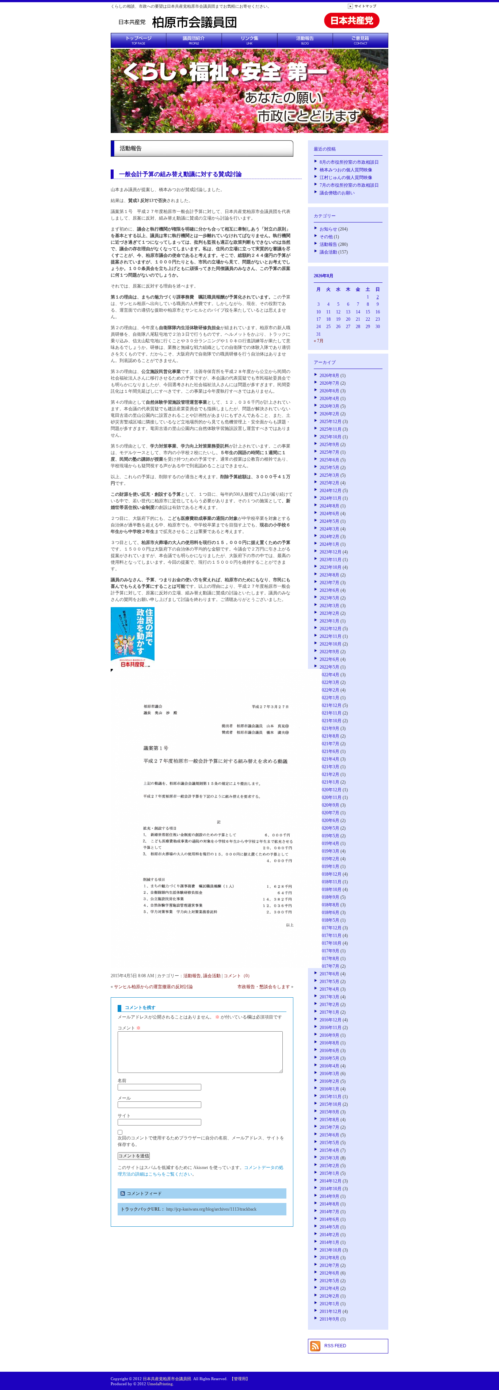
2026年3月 (329, 406)
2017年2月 (329, 1004)
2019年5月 (329, 835)
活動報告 (305, 40)
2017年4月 (329, 989)
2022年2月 (329, 690)
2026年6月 (329, 390)
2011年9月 (329, 1319)
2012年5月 (329, 1280)
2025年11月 (331, 429)
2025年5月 (329, 467)
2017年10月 (331, 943)
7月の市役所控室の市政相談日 (349, 185)
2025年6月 (329, 459)
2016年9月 (329, 1035)
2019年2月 (329, 858)
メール (124, 1098)
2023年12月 (331, 552)
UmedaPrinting (160, 1384)
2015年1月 (329, 1173)
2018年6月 (329, 912)
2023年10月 (331, 567)
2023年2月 (329, 613)
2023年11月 (331, 559)
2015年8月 (329, 1119)
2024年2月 (329, 536)
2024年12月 (331, 490)
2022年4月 (329, 674)
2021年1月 (329, 782)
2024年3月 (329, 529)
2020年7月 (329, 812)
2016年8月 (329, 1043)
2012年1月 (329, 1303)
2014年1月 (329, 1242)
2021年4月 (329, 759)
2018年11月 (331, 881)
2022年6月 (329, 659)
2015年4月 (329, 1150)
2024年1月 (329, 544)
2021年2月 (329, 774)
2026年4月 (329, 398)
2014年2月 (329, 1234)
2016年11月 (331, 1027)
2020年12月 (331, 789)
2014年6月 (329, 1219)
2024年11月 (331, 498)
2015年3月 (329, 1158)
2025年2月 (329, 482)
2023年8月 (329, 575)
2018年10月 (331, 889)
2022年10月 (331, 644)
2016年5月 (329, 1058)
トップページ (138, 40)
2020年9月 (329, 805)
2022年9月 (329, 651)
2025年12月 (331, 421)
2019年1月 (329, 866)
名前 (122, 1080)
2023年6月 (329, 590)
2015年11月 (331, 1096)
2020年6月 (329, 820)
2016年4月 (329, 1066)
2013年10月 (331, 1250)
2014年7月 (329, 1211)
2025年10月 (331, 436)
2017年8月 (329, 958)
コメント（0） (238, 975)
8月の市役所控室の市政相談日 (349, 162)
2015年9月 (329, 1112)
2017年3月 (329, 996)
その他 (326, 236)
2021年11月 (331, 713)
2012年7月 (329, 1265)
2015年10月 (331, 1104)
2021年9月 (329, 728)
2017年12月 (331, 927)
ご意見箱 (360, 40)
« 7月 (319, 340)
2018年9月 (329, 897)
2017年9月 (329, 950)
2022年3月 (329, 682)
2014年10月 (331, 1188)
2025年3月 (329, 475)
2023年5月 (329, 598)
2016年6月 (329, 1050)
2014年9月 (329, 1196)
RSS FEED (335, 1345)
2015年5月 (329, 1142)
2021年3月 (329, 766)
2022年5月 (329, 667)
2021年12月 (331, 705)
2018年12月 (331, 874)
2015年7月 (329, 1127)
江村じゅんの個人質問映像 (346, 177)
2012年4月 (329, 1288)
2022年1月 (329, 697)
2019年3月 (329, 851)
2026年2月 (329, 413)
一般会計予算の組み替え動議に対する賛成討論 (180, 174)
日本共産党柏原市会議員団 (167, 1378)
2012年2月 (329, 1296)
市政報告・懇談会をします (263, 986)
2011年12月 (331, 1311)
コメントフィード (144, 1193)
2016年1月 (329, 1089)
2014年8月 (329, 1204)
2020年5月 (329, 828)
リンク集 (249, 40)
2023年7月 (329, 582)
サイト (124, 1115)
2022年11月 (331, 636)
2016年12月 (331, 1019)
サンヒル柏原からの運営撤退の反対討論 (153, 986)
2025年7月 (329, 452)
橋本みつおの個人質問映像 (346, 169)
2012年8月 (329, 1257)
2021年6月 (329, 751)
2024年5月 (329, 521)
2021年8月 (329, 736)
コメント (129, 1028)
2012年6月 (329, 1273)
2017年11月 (331, 935)
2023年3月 (329, 605)
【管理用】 (240, 1378)
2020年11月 (331, 797)
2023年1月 (329, 621)
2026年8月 (329, 375)
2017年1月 (329, 1012)
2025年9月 (329, 444)
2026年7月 (329, 383)
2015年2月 (329, 1165)
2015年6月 (329, 1135)
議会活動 (212, 975)
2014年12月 (331, 1181)
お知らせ (328, 229)
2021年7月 (329, 743)
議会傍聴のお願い (337, 192)
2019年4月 (329, 843)
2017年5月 (329, 981)
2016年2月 (329, 1081)
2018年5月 (329, 920)
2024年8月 (329, 506)
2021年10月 (331, 720)
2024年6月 (329, 513)
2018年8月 (329, 904)
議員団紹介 (194, 40)
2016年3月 (329, 1073)
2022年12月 (331, 628)
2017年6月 (329, 973)
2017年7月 (329, 966)
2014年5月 (329, 1227)
